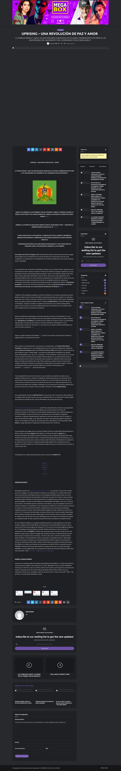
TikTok (45, 469)
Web (47, 748)
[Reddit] (48, 149)
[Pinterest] (44, 149)
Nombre (17, 742)
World (83, 293)
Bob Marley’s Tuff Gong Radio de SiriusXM (27, 408)
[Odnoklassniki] (56, 149)
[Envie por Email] (64, 602)
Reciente (92, 166)
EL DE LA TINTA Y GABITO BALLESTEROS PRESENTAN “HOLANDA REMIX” (64, 703)
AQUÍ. (61, 286)
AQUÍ (47, 216)
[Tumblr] (40, 149)
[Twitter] (32, 149)
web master (52, 43)
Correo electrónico (20, 748)
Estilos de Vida (85, 282)
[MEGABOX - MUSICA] (60, 12)
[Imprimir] (68, 602)
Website (44, 463)
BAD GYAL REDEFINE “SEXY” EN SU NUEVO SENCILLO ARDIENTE (97, 211)
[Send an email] (56, 43)
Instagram (44, 467)
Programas (84, 290)
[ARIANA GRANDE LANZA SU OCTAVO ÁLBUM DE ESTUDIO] (24, 695)
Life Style (84, 285)
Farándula (60, 30)
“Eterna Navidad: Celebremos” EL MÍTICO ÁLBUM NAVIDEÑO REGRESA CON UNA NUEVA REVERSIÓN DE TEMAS (98, 176)
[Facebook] (28, 149)
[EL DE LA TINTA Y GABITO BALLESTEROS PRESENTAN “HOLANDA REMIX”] (65, 695)
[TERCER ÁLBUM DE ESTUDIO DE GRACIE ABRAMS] (44, 695)
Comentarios (102, 166)
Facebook (44, 465)
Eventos (84, 288)
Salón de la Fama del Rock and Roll (40, 490)
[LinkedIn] (36, 149)
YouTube (44, 474)
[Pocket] (60, 149)
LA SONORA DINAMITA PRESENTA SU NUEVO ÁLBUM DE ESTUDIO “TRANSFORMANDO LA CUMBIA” (97, 220)
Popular (82, 166)
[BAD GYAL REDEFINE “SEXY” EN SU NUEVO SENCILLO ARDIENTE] (85, 212)
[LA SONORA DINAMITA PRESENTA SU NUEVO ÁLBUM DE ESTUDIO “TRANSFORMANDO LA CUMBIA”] (85, 220)
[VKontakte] (52, 149)
